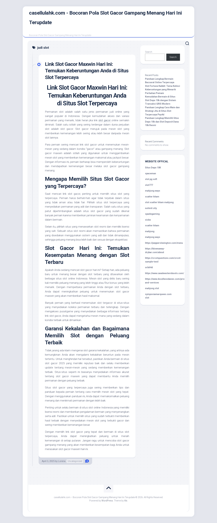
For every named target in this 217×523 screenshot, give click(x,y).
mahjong (149, 231)
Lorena (61, 461)
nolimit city (151, 208)
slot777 (149, 185)
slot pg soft (151, 179)
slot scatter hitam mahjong (159, 202)
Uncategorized (75, 461)
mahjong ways (152, 190)
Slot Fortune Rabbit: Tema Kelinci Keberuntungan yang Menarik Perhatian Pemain (162, 89)
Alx (125, 500)
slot (147, 297)
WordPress (107, 500)
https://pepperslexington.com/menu (164, 243)
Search (148, 52)
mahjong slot (152, 288)
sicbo (148, 219)
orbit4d (149, 267)
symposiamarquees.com (158, 294)
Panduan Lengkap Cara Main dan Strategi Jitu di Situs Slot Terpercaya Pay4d (162, 111)
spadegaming (152, 214)
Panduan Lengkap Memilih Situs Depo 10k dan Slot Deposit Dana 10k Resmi (162, 121)
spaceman (150, 173)
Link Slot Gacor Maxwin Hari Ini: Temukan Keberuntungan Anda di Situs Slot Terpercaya (87, 70)
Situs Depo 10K (153, 167)
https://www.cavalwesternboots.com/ (164, 273)
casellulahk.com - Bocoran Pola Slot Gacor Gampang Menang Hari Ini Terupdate (105, 17)
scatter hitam (152, 196)
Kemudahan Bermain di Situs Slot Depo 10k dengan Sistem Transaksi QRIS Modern (160, 100)
